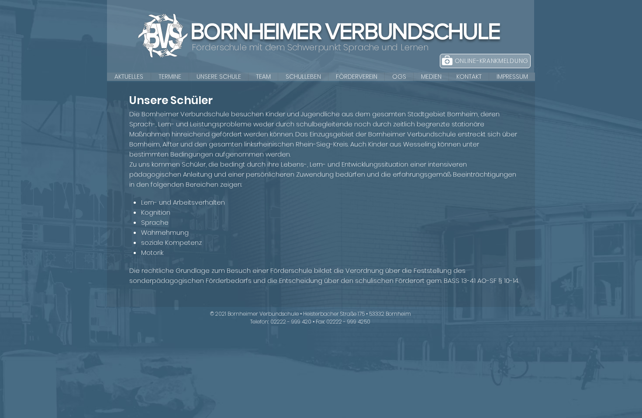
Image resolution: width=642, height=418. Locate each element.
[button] (218, 77)
